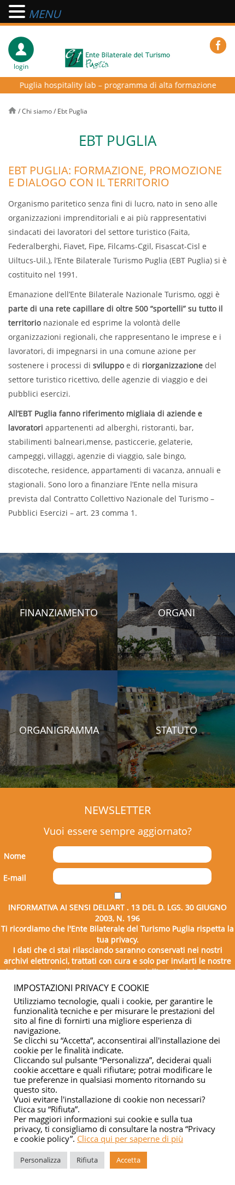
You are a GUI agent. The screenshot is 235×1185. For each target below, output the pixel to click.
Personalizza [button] (40, 1160)
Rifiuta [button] (87, 1160)
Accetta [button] (128, 1160)
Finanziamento (59, 612)
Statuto (176, 729)
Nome (15, 856)
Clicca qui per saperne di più (130, 1138)
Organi (176, 612)
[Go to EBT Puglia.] (13, 111)
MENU (44, 14)
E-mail (14, 877)
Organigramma (59, 729)
